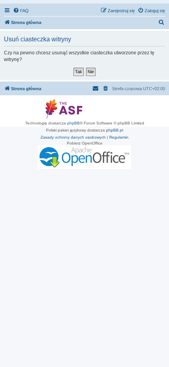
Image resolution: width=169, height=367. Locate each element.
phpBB (73, 123)
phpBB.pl (114, 130)
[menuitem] (21, 10)
